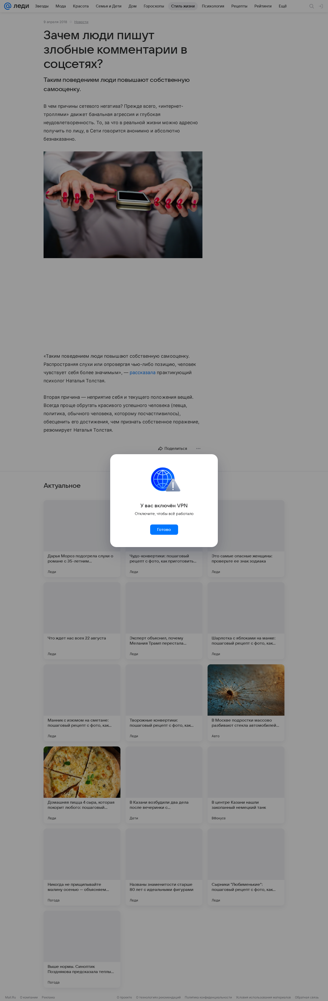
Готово (164, 529)
